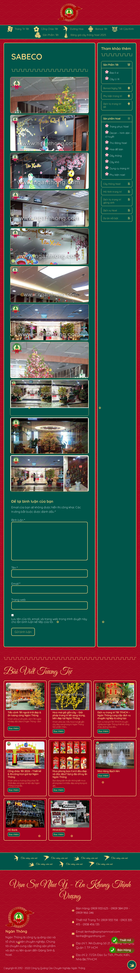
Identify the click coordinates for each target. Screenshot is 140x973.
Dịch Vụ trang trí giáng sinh (112, 201)
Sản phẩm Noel (111, 118)
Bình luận (18, 520)
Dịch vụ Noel (110, 210)
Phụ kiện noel (117, 174)
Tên (14, 567)
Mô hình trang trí (112, 191)
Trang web (18, 599)
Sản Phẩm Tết (110, 64)
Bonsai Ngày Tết (112, 88)
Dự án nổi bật (110, 218)
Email (15, 583)
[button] (116, 64)
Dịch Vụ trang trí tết (112, 105)
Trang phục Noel (119, 126)
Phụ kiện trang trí (112, 96)
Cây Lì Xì (114, 79)
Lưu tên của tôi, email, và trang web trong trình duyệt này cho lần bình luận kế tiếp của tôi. (49, 620)
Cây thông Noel (112, 184)
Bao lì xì (114, 72)
